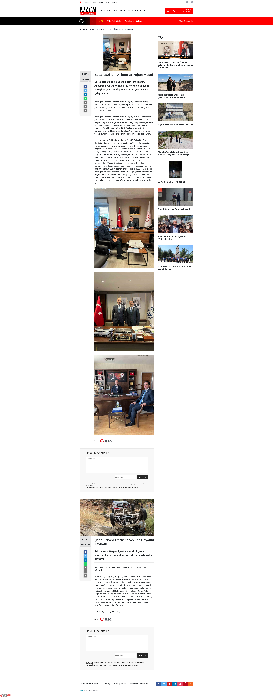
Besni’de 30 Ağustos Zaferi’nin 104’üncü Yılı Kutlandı (126, 21)
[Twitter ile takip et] (164, 684)
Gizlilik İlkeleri (133, 684)
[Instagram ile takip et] (180, 684)
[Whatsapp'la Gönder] (85, 98)
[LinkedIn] (85, 94)
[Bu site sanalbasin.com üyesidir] (5, 695)
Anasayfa (108, 684)
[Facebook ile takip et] (158, 684)
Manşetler (88, 2)
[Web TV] (187, 2)
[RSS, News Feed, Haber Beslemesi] (190, 684)
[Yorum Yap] (85, 110)
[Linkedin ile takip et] (174, 684)
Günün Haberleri (98, 2)
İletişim (123, 684)
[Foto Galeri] (192, 2)
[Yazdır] (85, 106)
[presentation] (87, 21)
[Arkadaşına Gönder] (85, 102)
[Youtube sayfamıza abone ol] (169, 684)
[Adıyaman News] (88, 11)
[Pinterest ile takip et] (185, 684)
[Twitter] (85, 90)
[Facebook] (85, 86)
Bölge (130, 11)
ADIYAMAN (105, 11)
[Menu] (168, 11)
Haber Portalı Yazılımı (90, 690)
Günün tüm (186, 21)
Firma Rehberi (118, 11)
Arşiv (107, 2)
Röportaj (140, 11)
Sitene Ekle (115, 2)
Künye (116, 684)
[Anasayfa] (81, 2)
